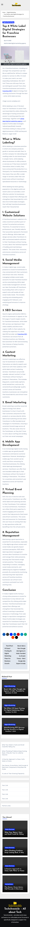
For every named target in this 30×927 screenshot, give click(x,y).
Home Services (9, 829)
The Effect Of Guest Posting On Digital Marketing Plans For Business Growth (14, 710)
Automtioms (9, 884)
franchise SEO (7, 91)
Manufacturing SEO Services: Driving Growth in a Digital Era (14, 729)
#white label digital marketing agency (15, 43)
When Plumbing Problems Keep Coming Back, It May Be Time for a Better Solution (14, 753)
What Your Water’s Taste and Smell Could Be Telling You (14, 834)
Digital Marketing (8, 22)
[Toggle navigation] (2, 5)
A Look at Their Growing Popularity (13, 773)
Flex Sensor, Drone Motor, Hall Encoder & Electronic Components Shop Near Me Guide (15, 767)
